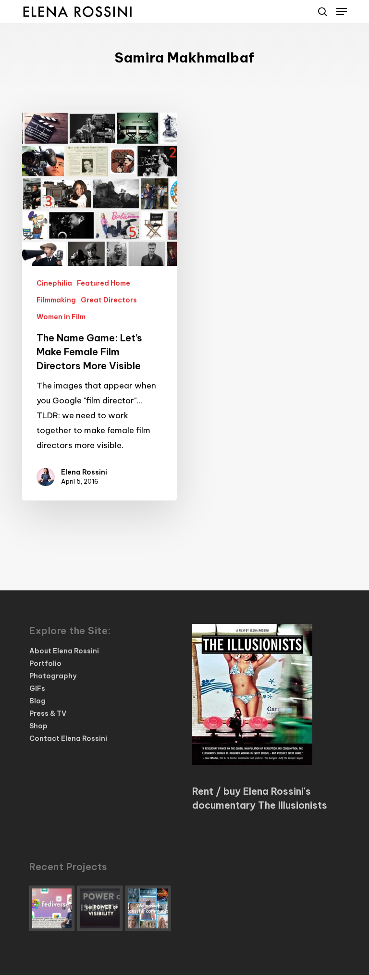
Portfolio (45, 663)
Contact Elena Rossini (68, 738)
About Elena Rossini (64, 651)
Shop (38, 726)
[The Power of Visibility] (100, 908)
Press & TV (47, 713)
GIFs (37, 688)
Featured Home (103, 283)
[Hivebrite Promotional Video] (148, 908)
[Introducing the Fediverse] (51, 908)
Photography (52, 676)
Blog (37, 701)
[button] (341, 11)
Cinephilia (54, 283)
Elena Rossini (84, 472)
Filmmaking (56, 300)
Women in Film (61, 316)
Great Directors (109, 300)
